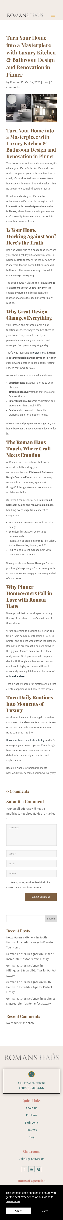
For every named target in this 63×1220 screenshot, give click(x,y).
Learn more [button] (13, 1201)
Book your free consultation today (25, 740)
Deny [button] (45, 1210)
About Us (31, 1108)
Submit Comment (41, 897)
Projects (31, 1130)
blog (45, 82)
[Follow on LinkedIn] (31, 1169)
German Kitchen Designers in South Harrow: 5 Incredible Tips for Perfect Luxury (29, 987)
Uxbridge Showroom (31, 1158)
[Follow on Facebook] (24, 1169)
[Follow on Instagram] (39, 1169)
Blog (31, 1137)
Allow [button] (18, 1210)
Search (51, 918)
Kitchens (31, 1115)
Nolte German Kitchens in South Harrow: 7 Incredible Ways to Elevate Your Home (29, 942)
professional (39, 352)
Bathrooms (31, 1122)
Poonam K (16, 82)
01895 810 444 (31, 1088)
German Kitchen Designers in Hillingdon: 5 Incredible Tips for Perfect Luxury (31, 970)
